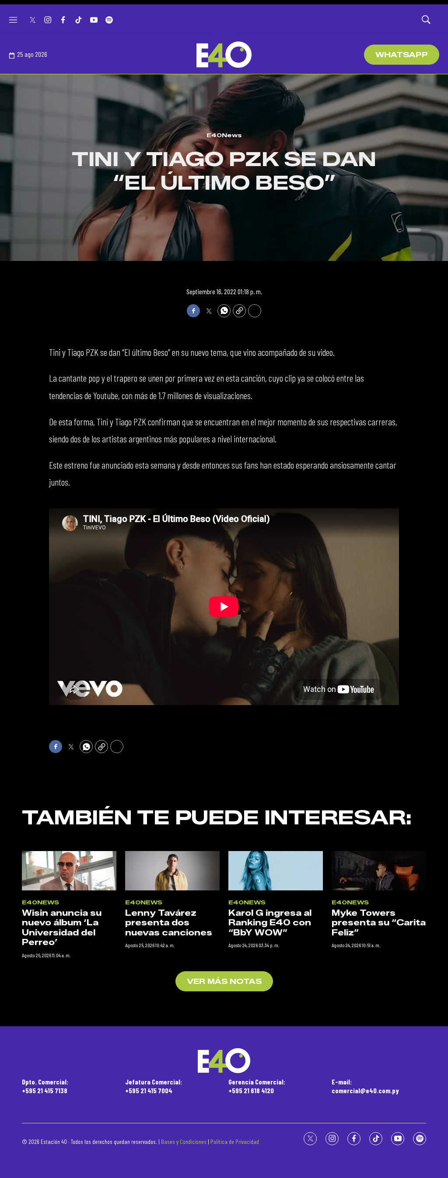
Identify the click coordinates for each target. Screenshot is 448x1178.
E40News (224, 135)
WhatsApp (401, 55)
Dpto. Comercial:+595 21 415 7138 (45, 1085)
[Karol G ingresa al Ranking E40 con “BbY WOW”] (275, 870)
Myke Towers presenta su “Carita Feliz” (379, 923)
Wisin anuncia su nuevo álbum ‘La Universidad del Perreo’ (62, 928)
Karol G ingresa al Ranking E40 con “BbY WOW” (270, 923)
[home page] (224, 55)
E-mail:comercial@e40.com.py (365, 1085)
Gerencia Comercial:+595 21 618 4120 (256, 1085)
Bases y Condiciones (183, 1141)
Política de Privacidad (234, 1141)
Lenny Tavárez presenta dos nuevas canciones (168, 923)
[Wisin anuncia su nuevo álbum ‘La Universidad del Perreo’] (69, 870)
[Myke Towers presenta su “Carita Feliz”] (379, 870)
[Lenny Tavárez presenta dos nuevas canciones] (172, 870)
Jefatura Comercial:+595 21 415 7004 (153, 1085)
